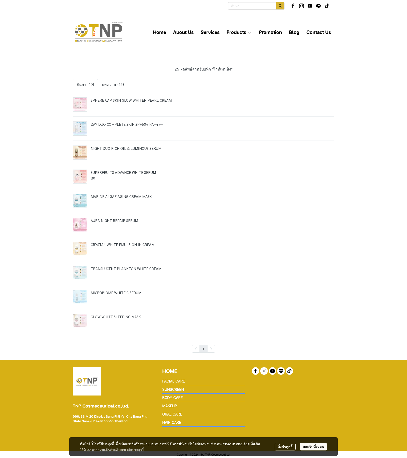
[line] (318, 6)
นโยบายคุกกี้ (135, 449)
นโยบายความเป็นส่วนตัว (103, 449)
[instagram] (301, 6)
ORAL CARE (172, 414)
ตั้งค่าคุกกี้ (285, 447)
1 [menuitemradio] (203, 348)
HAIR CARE (171, 422)
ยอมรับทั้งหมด (313, 447)
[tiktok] (327, 6)
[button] (256, 6)
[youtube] (310, 6)
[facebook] (293, 6)
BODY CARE (172, 397)
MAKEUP (169, 405)
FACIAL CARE (173, 381)
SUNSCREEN (173, 389)
